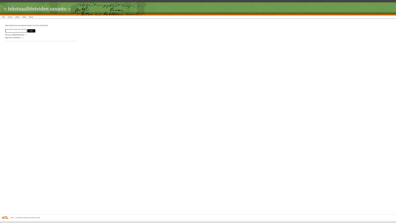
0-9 (47, 25)
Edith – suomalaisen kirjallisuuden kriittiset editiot (25, 217)
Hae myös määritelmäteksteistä (14, 35)
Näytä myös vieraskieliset (13, 37)
